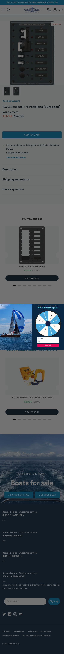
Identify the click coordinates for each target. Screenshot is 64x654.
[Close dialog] (1, 305)
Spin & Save (48, 345)
